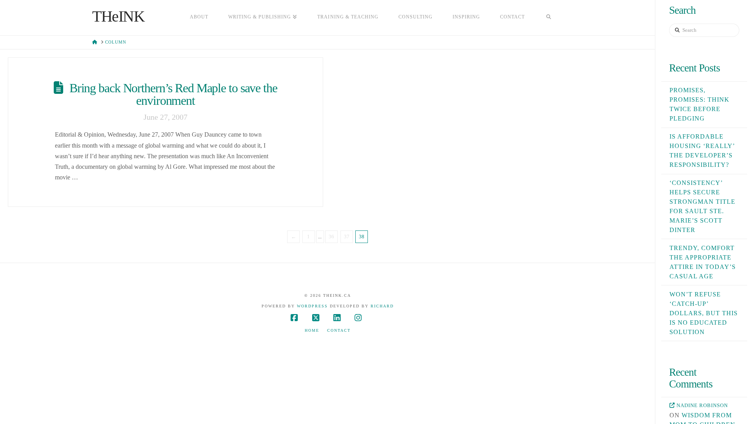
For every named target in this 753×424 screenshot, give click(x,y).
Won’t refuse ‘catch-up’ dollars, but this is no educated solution (703, 313)
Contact (339, 330)
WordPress (312, 306)
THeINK (118, 16)
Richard (382, 306)
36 (331, 236)
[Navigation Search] (549, 17)
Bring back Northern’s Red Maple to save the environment (173, 94)
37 (346, 236)
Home (312, 330)
